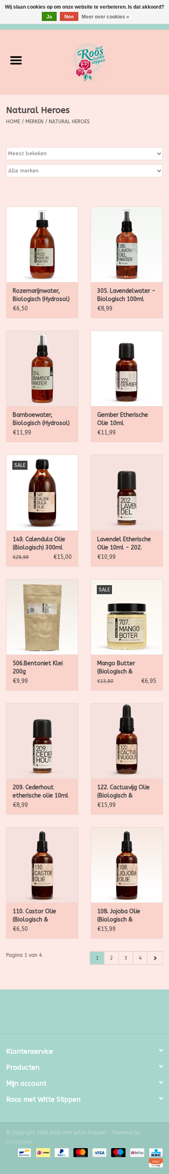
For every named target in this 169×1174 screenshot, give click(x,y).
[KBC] (154, 1152)
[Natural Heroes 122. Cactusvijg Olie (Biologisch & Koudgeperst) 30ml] (127, 741)
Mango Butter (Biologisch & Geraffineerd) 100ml (125, 668)
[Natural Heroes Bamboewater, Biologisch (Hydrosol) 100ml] (42, 368)
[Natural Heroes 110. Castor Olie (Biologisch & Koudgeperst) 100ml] (42, 865)
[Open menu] (16, 60)
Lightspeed (19, 1142)
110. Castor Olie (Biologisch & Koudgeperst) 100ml (40, 916)
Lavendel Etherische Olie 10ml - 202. (124, 543)
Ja (49, 17)
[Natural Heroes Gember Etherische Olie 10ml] (127, 368)
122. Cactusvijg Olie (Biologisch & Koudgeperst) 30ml (123, 792)
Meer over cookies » (105, 17)
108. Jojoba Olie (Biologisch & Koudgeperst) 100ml (125, 916)
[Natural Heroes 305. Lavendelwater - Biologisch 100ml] (127, 244)
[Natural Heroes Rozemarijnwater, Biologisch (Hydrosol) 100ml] (42, 244)
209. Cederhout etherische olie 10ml (41, 791)
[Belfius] (136, 1152)
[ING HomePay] (154, 1162)
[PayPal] (61, 1152)
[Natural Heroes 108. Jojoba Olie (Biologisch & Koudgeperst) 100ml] (127, 865)
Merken (34, 121)
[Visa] (98, 1152)
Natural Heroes (69, 121)
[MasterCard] (80, 1152)
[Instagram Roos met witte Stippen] (91, 1014)
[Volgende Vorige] (154, 958)
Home (13, 121)
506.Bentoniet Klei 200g (38, 667)
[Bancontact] (23, 1152)
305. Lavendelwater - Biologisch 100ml (126, 295)
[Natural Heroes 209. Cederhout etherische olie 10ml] (42, 741)
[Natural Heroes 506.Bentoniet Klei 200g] (42, 617)
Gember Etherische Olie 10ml (122, 419)
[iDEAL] (42, 1152)
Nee (69, 17)
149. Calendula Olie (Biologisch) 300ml (39, 543)
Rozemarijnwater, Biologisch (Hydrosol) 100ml (41, 295)
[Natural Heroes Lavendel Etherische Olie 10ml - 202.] (127, 492)
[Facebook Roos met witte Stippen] (77, 1014)
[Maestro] (117, 1152)
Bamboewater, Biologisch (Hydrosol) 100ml (41, 419)
